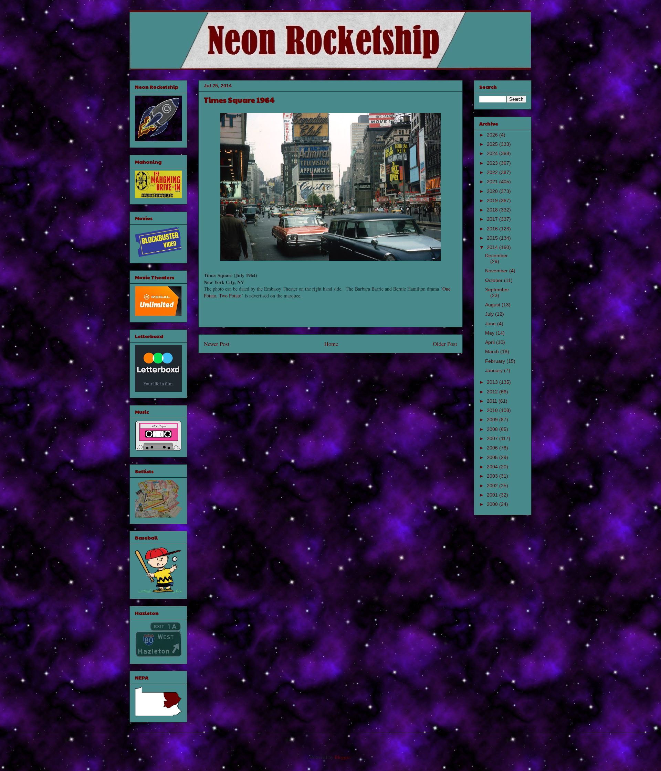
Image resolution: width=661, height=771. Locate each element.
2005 (493, 457)
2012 (493, 391)
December (496, 255)
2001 (493, 495)
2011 (493, 401)
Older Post (445, 344)
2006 (493, 447)
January (494, 370)
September (497, 289)
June (491, 323)
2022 (493, 172)
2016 (493, 228)
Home (331, 344)
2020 (493, 191)
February (495, 361)
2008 (493, 429)
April (490, 342)
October (494, 280)
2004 (493, 466)
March (492, 351)
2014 (493, 247)
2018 (493, 210)
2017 (493, 219)
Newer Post (217, 344)
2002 (493, 485)
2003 (493, 476)
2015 (493, 238)
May (490, 333)
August (493, 304)
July (490, 314)
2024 (493, 153)
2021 (493, 181)
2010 (493, 410)
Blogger (342, 757)
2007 (493, 438)
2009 (493, 419)
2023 (493, 163)
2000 (493, 504)
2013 (493, 382)
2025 (493, 144)
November (497, 270)
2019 (493, 200)
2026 (493, 135)
